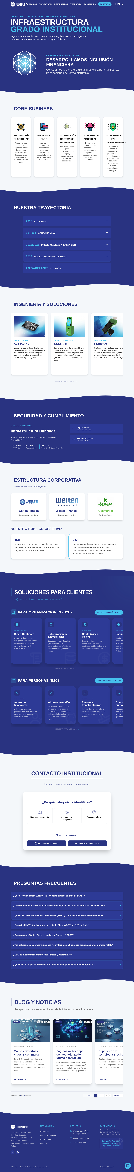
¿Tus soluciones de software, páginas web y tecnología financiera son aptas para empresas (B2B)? (67, 945)
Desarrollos (61, 4)
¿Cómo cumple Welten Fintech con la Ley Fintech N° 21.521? (67, 935)
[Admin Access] (19, 1127)
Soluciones (90, 4)
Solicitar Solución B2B (107, 612)
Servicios (32, 4)
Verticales (76, 4)
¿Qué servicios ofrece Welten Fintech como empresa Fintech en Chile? (67, 896)
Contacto (105, 4)
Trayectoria (45, 4)
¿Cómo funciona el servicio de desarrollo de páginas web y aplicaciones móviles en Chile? (67, 905)
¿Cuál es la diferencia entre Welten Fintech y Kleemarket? (67, 955)
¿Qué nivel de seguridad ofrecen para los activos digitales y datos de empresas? (67, 964)
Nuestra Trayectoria (48, 1135)
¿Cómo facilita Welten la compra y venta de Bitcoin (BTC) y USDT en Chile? (67, 925)
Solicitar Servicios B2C (107, 680)
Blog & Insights (46, 1139)
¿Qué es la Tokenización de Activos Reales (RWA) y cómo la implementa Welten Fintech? (67, 915)
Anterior (89, 1095)
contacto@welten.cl (81, 1138)
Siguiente (116, 1095)
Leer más (18, 1079)
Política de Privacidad (106, 1167)
